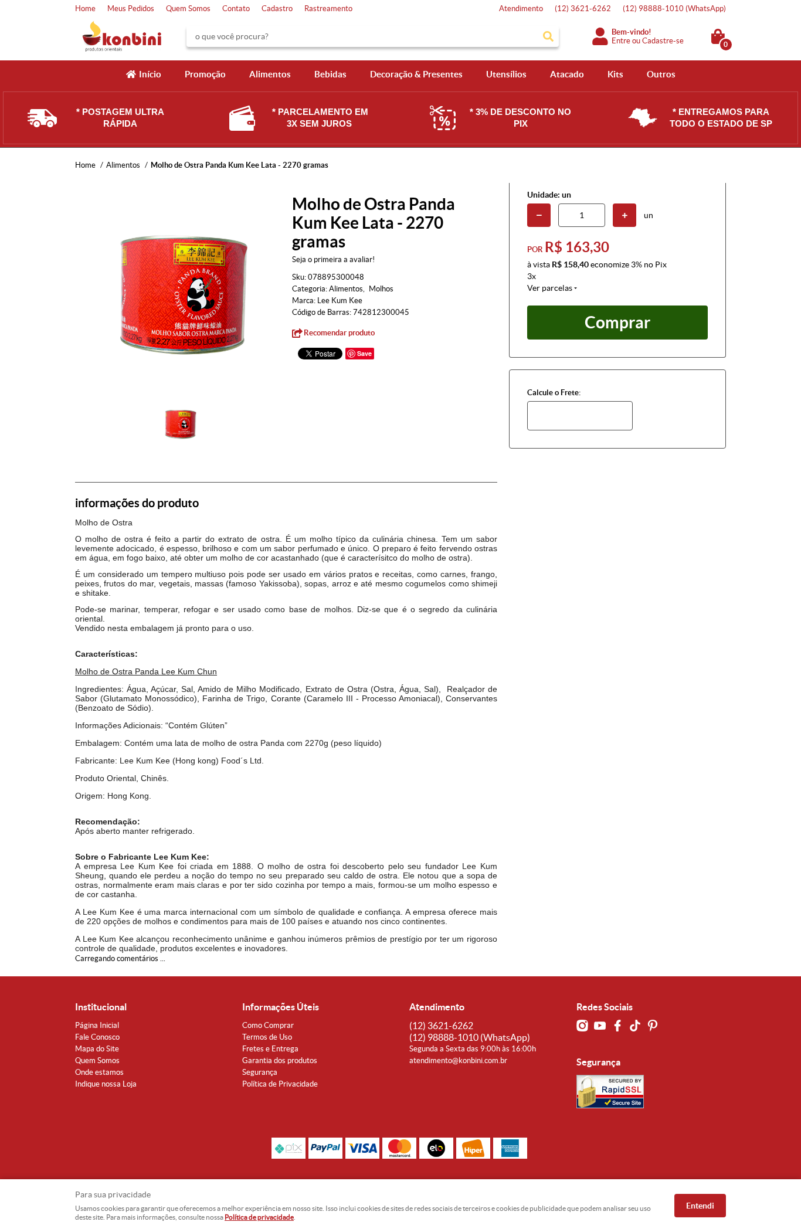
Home (85, 8)
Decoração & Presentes (416, 74)
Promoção (205, 74)
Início (150, 74)
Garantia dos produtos (279, 1060)
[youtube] (600, 1025)
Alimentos (270, 74)
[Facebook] (617, 1025)
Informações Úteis (280, 1007)
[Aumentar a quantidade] (624, 215)
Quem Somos (188, 8)
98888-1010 (674, 8)
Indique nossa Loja (106, 1084)
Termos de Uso (267, 1037)
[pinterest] (653, 1025)
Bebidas (330, 74)
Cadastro (277, 8)
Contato (236, 8)
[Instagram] (582, 1025)
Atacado (567, 74)
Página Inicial (97, 1025)
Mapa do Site (97, 1048)
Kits (615, 74)
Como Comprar (268, 1025)
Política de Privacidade (280, 1084)
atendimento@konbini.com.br (458, 1060)
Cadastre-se (663, 40)
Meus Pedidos (130, 8)
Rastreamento (328, 8)
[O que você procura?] (548, 36)
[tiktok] (635, 1025)
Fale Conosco (97, 1037)
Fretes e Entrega (270, 1048)
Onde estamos (99, 1072)
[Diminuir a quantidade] (539, 215)
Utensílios (506, 74)
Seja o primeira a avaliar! (333, 259)
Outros (661, 74)
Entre (621, 40)
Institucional (101, 1007)
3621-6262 (583, 8)
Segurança (259, 1072)
